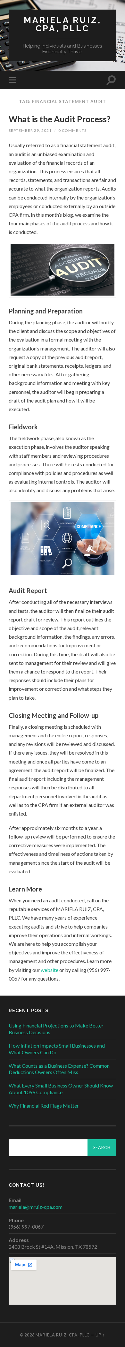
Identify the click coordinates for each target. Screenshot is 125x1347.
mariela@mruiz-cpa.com (36, 1207)
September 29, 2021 (30, 130)
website (49, 970)
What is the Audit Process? (60, 119)
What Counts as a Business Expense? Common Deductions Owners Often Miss (59, 1069)
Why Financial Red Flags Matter (44, 1105)
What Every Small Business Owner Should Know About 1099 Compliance (61, 1088)
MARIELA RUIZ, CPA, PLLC (62, 24)
